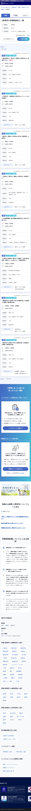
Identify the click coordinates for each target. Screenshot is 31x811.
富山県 (11, 694)
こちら (21, 473)
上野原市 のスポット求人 (9, 739)
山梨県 (7, 625)
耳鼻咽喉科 (19, 671)
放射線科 (20, 674)
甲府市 (4, 713)
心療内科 (22, 651)
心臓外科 (22, 658)
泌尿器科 (12, 674)
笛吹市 (4, 719)
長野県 (11, 697)
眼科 (11, 671)
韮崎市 (11, 716)
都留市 (21, 713)
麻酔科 (12, 678)
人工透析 (5, 678)
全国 (2, 625)
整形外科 (24, 661)
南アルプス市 (20, 716)
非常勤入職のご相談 (21, 752)
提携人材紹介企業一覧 (8, 771)
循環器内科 (23, 648)
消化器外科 (14, 658)
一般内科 (5, 648)
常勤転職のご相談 (7, 752)
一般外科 (5, 658)
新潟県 (4, 694)
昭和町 (4, 723)
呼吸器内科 (6, 651)
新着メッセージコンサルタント (11, 764)
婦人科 (20, 668)
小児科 (4, 668)
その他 (17, 681)
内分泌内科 (15, 654)
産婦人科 (12, 668)
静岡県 (26, 697)
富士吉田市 (13, 713)
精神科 (4, 671)
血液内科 (14, 651)
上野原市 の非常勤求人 (9, 735)
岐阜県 (18, 697)
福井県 (26, 694)
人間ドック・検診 (7, 681)
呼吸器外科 (6, 661)
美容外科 (20, 678)
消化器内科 (14, 648)
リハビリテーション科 (17, 664)
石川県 (18, 694)
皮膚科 (4, 674)
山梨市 (4, 716)
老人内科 (24, 654)
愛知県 (4, 700)
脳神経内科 (6, 654)
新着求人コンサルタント (9, 767)
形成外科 (5, 664)
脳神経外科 (15, 661)
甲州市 (20, 719)
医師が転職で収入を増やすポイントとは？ (12, 523)
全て (2, 636)
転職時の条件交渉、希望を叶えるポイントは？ (13, 528)
